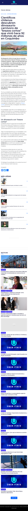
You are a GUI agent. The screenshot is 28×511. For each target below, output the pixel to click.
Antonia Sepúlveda (12, 13)
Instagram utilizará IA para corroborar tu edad (11, 185)
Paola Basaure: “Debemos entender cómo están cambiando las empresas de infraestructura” (12, 294)
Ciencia (3, 10)
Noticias (8, 10)
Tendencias (9, 290)
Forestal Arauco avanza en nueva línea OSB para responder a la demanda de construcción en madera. (14, 273)
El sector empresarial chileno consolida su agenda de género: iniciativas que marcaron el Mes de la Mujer (13, 315)
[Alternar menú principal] (2, 2)
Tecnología (9, 469)
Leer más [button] (14, 497)
